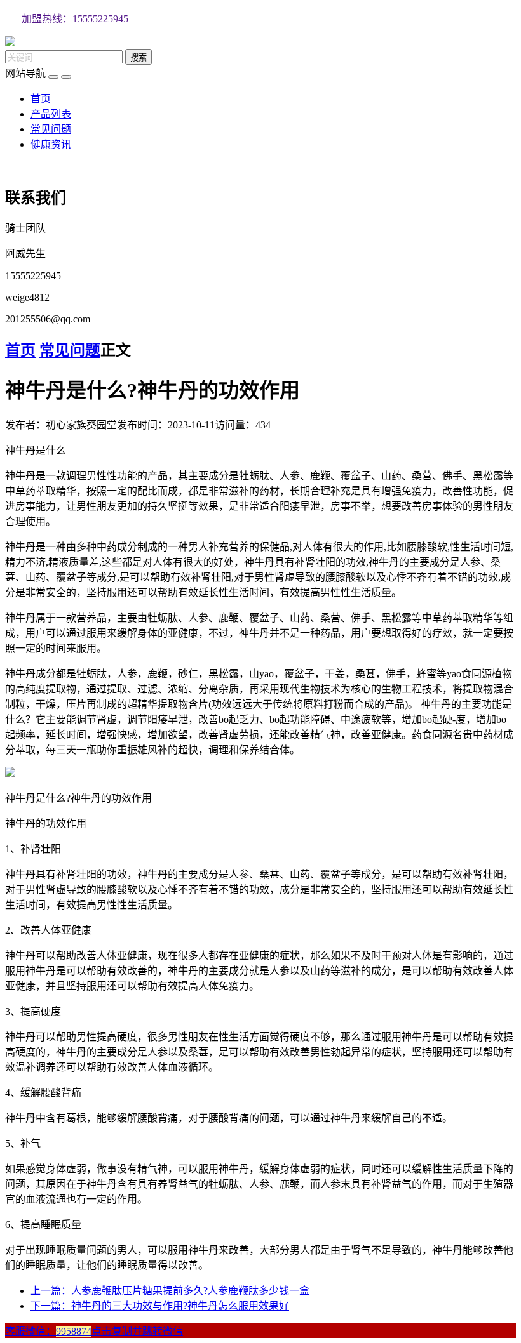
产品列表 (50, 114)
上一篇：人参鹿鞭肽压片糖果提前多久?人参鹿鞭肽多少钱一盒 (169, 1290)
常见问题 (50, 129)
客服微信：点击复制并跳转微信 (94, 1331)
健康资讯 (50, 144)
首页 (40, 98)
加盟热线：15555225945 (75, 18)
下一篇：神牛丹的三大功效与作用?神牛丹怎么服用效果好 (159, 1305)
